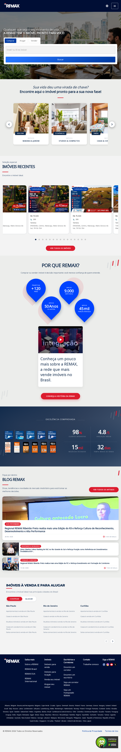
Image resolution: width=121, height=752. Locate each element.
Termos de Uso (111, 731)
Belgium (13, 706)
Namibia (72, 715)
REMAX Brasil (31, 669)
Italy (10, 709)
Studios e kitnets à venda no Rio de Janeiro (59, 622)
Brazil (49, 712)
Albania (7, 706)
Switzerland (24, 712)
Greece (95, 706)
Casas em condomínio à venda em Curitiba (97, 627)
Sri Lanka (50, 721)
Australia (18, 718)
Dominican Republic (91, 712)
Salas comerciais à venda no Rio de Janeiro (59, 632)
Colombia (80, 712)
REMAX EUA (30, 673)
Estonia (71, 706)
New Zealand (26, 718)
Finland (77, 706)
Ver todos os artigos (103, 489)
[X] (115, 664)
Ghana (37, 715)
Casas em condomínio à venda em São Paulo (21, 628)
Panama (108, 712)
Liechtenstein (28, 709)
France (83, 706)
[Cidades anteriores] (106, 641)
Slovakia (114, 709)
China (84, 721)
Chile (74, 712)
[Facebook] (104, 664)
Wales (31, 712)
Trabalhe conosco (91, 664)
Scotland (102, 709)
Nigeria (78, 715)
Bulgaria (37, 706)
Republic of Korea (109, 718)
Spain (11, 712)
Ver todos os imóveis (60, 248)
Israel (6, 709)
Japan (89, 721)
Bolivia (44, 712)
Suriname (93, 715)
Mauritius (48, 715)
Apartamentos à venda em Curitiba (94, 611)
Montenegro (59, 709)
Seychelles (85, 715)
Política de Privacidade (92, 731)
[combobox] (60, 50)
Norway (76, 709)
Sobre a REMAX (31, 664)
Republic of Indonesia (94, 718)
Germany (89, 706)
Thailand (57, 721)
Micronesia (61, 718)
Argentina (37, 712)
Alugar (29, 599)
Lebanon (47, 718)
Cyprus (58, 706)
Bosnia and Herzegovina (25, 706)
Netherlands (68, 709)
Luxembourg (45, 709)
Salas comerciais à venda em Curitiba (94, 632)
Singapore (42, 721)
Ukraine (63, 721)
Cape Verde (45, 706)
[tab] (10, 40)
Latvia (21, 709)
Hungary (102, 706)
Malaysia (54, 718)
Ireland (114, 706)
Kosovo (15, 709)
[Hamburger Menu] (114, 6)
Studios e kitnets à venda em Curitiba (94, 622)
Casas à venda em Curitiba (90, 616)
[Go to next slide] (110, 209)
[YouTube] (111, 664)
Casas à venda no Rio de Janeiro (55, 616)
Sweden (17, 712)
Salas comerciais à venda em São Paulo (21, 632)
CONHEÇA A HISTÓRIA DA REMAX (60, 396)
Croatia (52, 706)
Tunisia (106, 715)
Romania (95, 709)
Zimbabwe (10, 718)
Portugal (88, 709)
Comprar (14, 599)
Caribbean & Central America (62, 712)
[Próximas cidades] (112, 641)
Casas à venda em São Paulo (17, 616)
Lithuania (37, 709)
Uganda (113, 715)
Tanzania (100, 715)
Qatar (84, 718)
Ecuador (101, 712)
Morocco (55, 715)
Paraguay (115, 712)
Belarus (34, 718)
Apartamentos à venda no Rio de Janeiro (59, 611)
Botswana (25, 715)
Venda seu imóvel (52, 679)
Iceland (108, 706)
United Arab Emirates (74, 721)
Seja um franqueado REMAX (69, 693)
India (14, 715)
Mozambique (64, 715)
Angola (19, 715)
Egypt (32, 715)
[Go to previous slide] (10, 209)
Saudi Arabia (34, 721)
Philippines (77, 718)
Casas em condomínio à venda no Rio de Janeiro (59, 628)
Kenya (42, 715)
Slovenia (6, 712)
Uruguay (8, 715)
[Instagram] (107, 664)
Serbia (108, 709)
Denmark (65, 706)
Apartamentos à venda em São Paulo (20, 611)
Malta (52, 709)
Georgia (40, 718)
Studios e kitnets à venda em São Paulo (21, 622)
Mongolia (69, 718)
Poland (82, 709)
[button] (107, 6)
